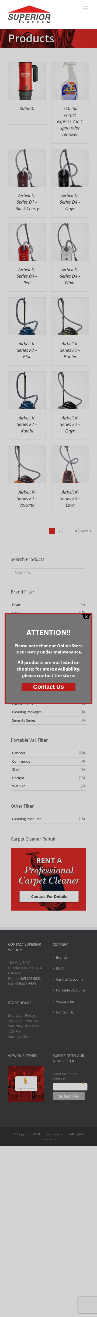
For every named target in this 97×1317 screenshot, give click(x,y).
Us (48, 686)
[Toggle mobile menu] (86, 8)
